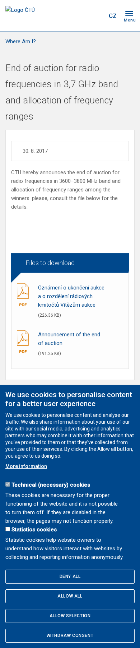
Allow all (69, 596)
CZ (113, 15)
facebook (58, 15)
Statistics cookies (34, 529)
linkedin (83, 15)
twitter (71, 15)
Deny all (70, 576)
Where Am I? (20, 41)
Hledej (98, 15)
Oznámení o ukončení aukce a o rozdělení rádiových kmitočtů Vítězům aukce (71, 296)
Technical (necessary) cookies (50, 485)
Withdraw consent (70, 635)
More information (26, 466)
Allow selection (70, 615)
